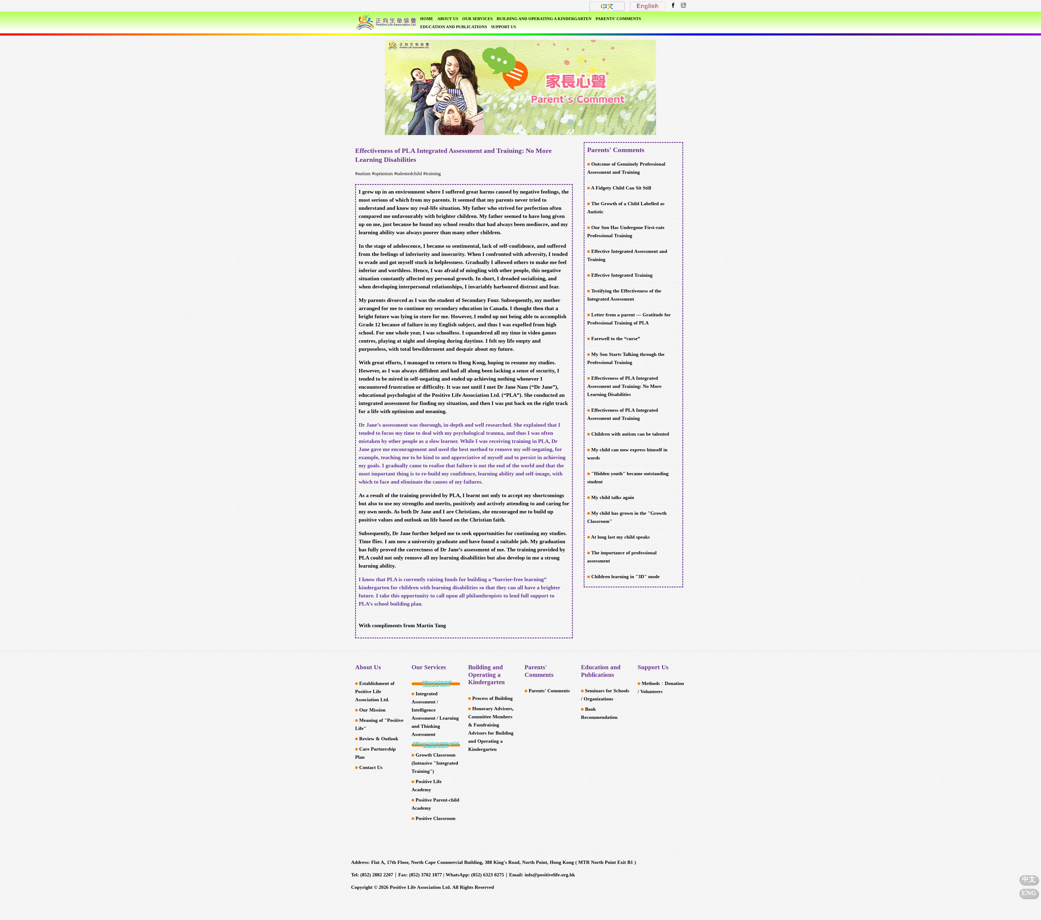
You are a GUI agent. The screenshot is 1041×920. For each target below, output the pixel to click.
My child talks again (612, 497)
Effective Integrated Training (621, 275)
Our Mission (371, 710)
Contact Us (370, 767)
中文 (1029, 879)
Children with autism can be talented (629, 434)
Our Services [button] (477, 19)
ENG (1028, 892)
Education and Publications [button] (453, 27)
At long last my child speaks (620, 537)
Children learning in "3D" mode (625, 576)
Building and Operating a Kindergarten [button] (544, 19)
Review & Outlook (378, 738)
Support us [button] (503, 27)
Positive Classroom (434, 818)
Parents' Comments (618, 19)
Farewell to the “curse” (615, 338)
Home (426, 19)
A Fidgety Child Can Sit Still (620, 188)
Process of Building (492, 698)
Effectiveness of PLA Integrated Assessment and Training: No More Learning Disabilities (624, 386)
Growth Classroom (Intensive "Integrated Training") (435, 763)
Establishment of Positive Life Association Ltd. (374, 691)
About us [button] (447, 19)
